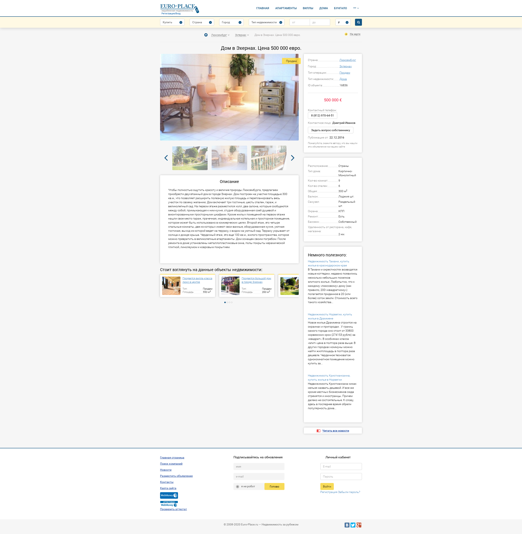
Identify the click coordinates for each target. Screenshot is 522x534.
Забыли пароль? (349, 492)
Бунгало (340, 8)
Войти (327, 486)
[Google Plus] (358, 525)
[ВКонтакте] (347, 525)
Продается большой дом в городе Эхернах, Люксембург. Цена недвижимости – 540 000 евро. (257, 280)
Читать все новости (335, 430)
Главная (262, 8)
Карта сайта (168, 488)
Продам (345, 72)
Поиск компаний (171, 463)
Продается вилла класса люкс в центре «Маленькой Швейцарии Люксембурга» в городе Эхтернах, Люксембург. (197, 280)
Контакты (167, 482)
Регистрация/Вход (170, 13)
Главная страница (172, 457)
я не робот (248, 486)
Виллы (308, 8)
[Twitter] (353, 525)
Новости (165, 469)
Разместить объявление (176, 475)
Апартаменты (286, 8)
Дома (323, 8)
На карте (355, 34)
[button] (356, 8)
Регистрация (328, 492)
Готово (274, 486)
